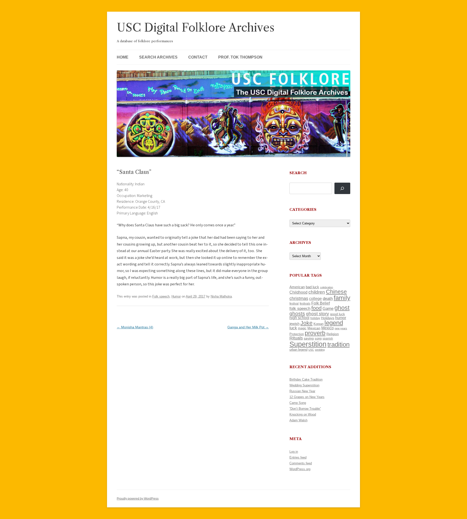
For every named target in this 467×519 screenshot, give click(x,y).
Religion (332, 334)
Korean (318, 324)
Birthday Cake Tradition (306, 379)
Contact (197, 57)
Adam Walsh (298, 420)
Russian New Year (302, 391)
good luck (337, 314)
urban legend (298, 349)
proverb (315, 333)
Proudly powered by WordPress (138, 498)
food (316, 308)
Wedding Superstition (304, 385)
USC (311, 349)
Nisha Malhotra (221, 296)
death (328, 298)
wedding (320, 349)
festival (294, 303)
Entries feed (297, 457)
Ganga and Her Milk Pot (248, 327)
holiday (315, 318)
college (315, 299)
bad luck (312, 287)
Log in (293, 451)
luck (293, 328)
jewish (294, 324)
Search (298, 172)
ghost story (317, 313)
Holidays (327, 318)
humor (340, 318)
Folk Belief (320, 303)
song (318, 338)
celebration (326, 287)
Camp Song (297, 403)
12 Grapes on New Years (306, 397)
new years (341, 328)
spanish (328, 338)
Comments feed (300, 463)
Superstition (307, 344)
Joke (306, 323)
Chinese (336, 292)
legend (333, 322)
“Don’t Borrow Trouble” (305, 408)
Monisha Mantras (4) (135, 327)
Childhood (298, 292)
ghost (342, 308)
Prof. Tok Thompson (240, 57)
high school (299, 318)
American (297, 287)
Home (122, 57)
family (342, 297)
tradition (338, 344)
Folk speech (161, 296)
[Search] (342, 188)
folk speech (299, 308)
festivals (305, 303)
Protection (296, 334)
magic (302, 328)
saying (309, 338)
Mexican (313, 328)
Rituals (296, 338)
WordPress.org (299, 469)
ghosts (297, 313)
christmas (298, 298)
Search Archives (158, 57)
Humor (176, 296)
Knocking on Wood (302, 414)
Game (328, 308)
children (316, 292)
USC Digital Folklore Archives (195, 27)
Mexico (327, 328)
